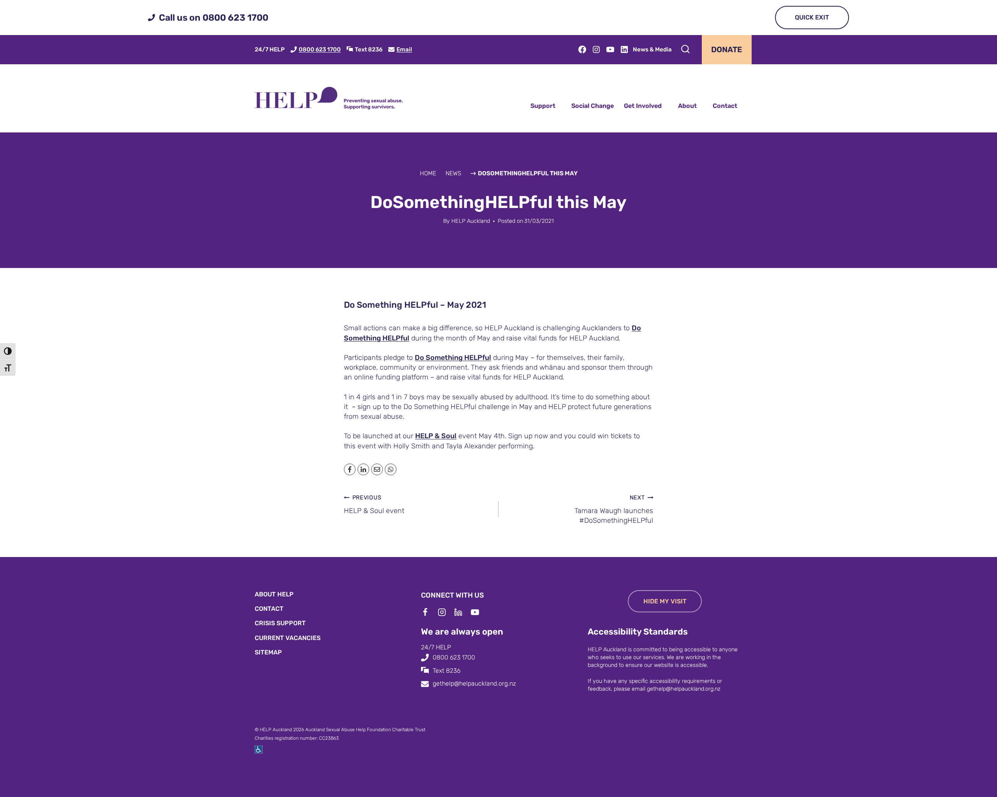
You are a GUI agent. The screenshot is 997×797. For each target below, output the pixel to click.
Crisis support (280, 623)
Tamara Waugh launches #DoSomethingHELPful (613, 510)
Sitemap (268, 652)
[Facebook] (429, 612)
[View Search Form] (685, 49)
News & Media (652, 49)
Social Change (592, 105)
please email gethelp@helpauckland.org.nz (667, 689)
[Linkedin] (462, 612)
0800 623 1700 (320, 49)
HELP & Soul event (374, 505)
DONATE (726, 49)
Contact (725, 105)
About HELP (274, 594)
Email (404, 49)
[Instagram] (446, 612)
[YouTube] (479, 612)
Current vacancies (288, 638)
